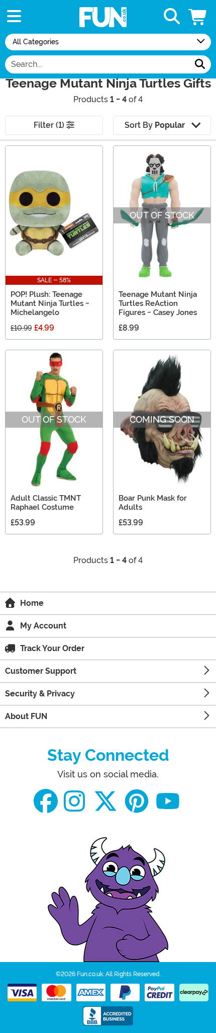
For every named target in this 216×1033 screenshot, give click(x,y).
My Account (43, 625)
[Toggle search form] (172, 17)
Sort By (155, 125)
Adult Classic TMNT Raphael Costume (46, 503)
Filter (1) (50, 125)
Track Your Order (52, 648)
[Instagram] (74, 801)
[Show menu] (14, 17)
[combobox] (97, 64)
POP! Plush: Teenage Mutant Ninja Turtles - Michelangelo (50, 303)
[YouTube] (168, 801)
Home (32, 603)
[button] (198, 17)
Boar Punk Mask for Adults (153, 503)
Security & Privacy (40, 693)
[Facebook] (46, 801)
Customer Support (40, 671)
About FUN (26, 716)
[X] (105, 801)
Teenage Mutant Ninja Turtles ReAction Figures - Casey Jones (158, 303)
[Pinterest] (137, 801)
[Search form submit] (200, 64)
